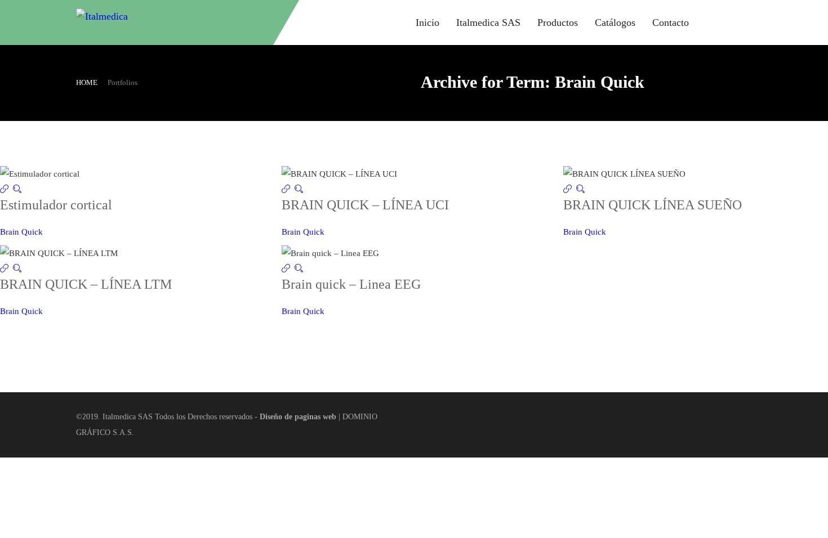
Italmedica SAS (488, 22)
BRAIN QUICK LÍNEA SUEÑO (652, 205)
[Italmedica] (160, 22)
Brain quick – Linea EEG (351, 284)
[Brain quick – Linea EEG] (288, 269)
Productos (557, 22)
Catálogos (615, 22)
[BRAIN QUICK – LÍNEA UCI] (288, 189)
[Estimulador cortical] (6, 189)
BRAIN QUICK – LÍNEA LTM (86, 284)
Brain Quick (21, 231)
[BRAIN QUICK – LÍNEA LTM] (6, 269)
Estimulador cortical (56, 205)
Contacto (670, 22)
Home (86, 82)
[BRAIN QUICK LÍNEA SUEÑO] (569, 189)
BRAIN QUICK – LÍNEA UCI (365, 205)
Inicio (427, 22)
